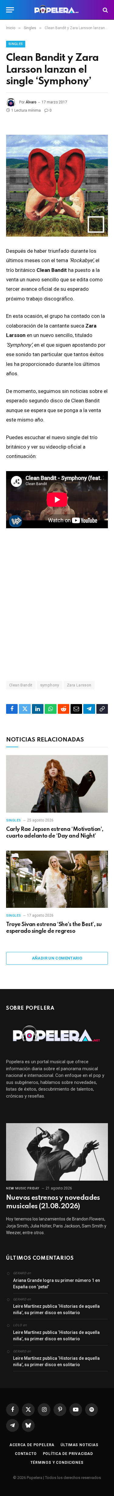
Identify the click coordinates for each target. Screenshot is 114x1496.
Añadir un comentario (57, 958)
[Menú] (10, 10)
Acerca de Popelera (31, 1445)
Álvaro (31, 102)
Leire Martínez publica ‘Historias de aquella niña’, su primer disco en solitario (56, 1309)
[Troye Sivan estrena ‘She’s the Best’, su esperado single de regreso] (57, 879)
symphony (49, 685)
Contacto (26, 1454)
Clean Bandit (21, 685)
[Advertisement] (57, 604)
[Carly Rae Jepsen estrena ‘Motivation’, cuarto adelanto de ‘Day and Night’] (57, 783)
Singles (16, 44)
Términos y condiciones (56, 1462)
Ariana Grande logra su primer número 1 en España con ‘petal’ (56, 1283)
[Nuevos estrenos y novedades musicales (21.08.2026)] (57, 1151)
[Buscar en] (105, 10)
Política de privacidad (68, 1454)
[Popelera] (57, 10)
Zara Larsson (79, 685)
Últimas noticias (79, 1445)
